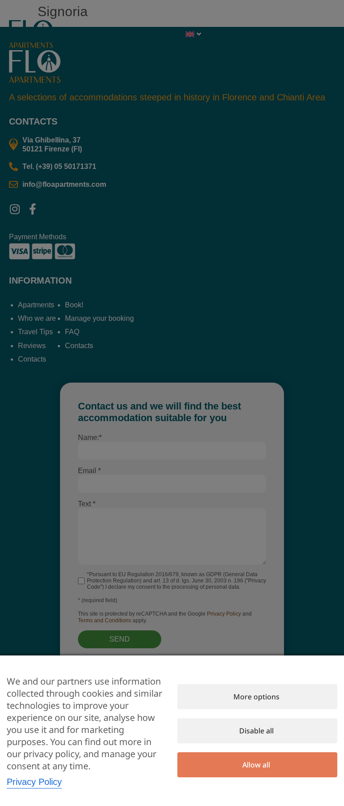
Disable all (256, 731)
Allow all (256, 765)
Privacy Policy (34, 782)
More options (256, 697)
